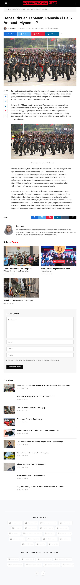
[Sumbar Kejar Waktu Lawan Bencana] (9, 478)
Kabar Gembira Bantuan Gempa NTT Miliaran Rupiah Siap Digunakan (18, 270)
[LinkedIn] (6, 106)
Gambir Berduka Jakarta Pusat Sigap (18, 300)
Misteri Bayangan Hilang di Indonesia (31, 464)
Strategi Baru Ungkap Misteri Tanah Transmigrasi (55, 270)
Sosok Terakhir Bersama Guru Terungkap (33, 453)
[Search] (74, 3)
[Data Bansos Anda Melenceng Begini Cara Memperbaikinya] (9, 444)
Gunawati (13, 28)
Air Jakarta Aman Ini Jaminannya (29, 419)
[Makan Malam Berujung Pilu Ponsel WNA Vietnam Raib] (9, 433)
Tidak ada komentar (40, 28)
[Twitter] (6, 101)
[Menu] (6, 3)
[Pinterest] (6, 111)
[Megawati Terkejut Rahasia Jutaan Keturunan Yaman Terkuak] (9, 489)
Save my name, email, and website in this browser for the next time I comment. (34, 360)
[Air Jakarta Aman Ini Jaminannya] (9, 422)
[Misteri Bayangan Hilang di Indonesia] (9, 467)
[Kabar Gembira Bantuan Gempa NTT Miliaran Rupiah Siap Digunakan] (21, 256)
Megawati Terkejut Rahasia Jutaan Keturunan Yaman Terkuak (40, 487)
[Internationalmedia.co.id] (40, 3)
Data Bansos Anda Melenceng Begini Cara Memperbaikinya (40, 442)
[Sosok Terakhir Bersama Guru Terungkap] (9, 455)
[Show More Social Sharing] (61, 34)
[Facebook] (6, 96)
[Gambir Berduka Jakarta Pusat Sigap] (21, 288)
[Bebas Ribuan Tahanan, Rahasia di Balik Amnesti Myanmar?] (40, 62)
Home (8, 9)
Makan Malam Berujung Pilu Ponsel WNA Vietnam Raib (38, 430)
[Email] (6, 116)
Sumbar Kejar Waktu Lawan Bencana (31, 475)
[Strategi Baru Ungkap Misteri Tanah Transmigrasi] (58, 256)
